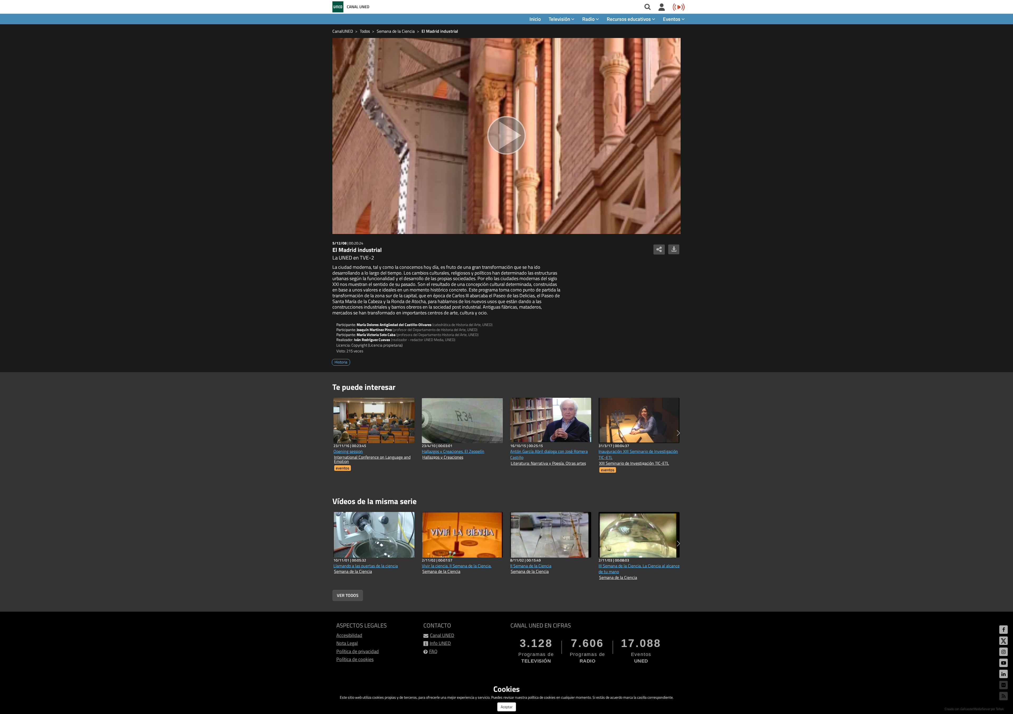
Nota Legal (347, 643)
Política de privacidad (357, 651)
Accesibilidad (349, 635)
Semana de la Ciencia (396, 31)
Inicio (535, 19)
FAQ (433, 651)
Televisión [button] (560, 19)
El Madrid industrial (440, 31)
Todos (365, 31)
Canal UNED (442, 635)
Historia (341, 362)
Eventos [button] (672, 19)
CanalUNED (342, 31)
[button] (678, 433)
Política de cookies (355, 659)
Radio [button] (589, 19)
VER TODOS (348, 595)
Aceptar (507, 707)
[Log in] (661, 7)
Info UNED (440, 643)
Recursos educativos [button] (629, 19)
